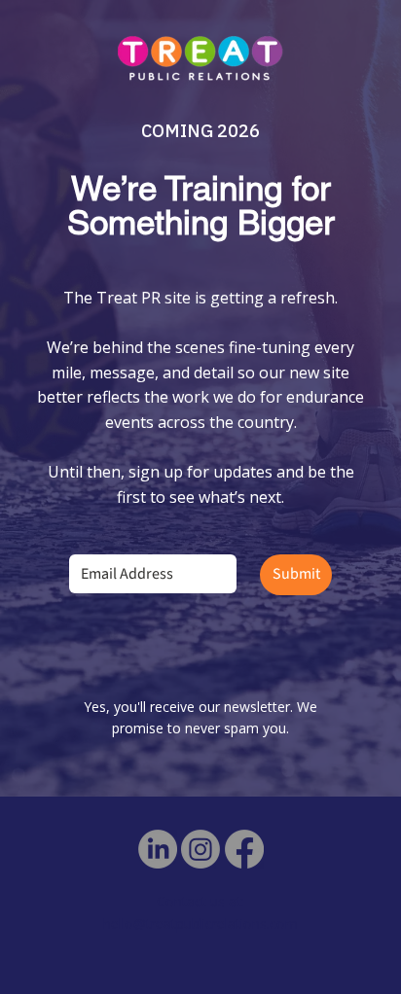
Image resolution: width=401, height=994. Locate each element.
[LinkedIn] (157, 849)
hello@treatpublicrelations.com (200, 923)
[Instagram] (200, 849)
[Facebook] (244, 849)
